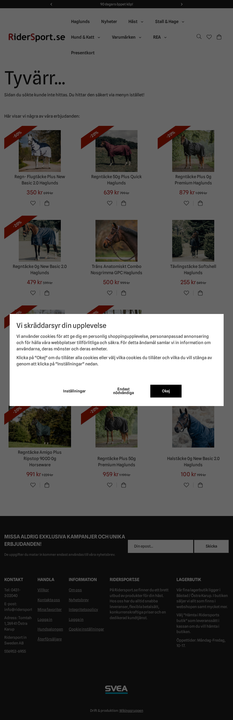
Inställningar (74, 391)
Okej (166, 391)
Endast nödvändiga (123, 391)
